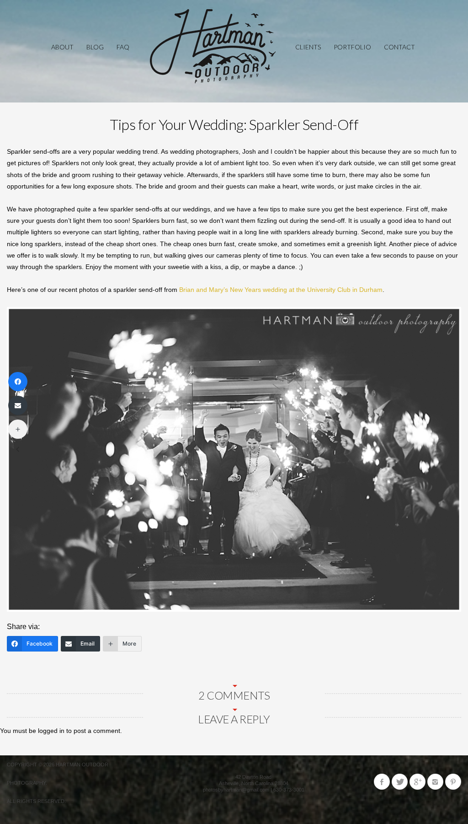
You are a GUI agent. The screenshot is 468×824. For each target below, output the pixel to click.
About (62, 47)
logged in (51, 730)
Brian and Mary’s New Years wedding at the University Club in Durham (281, 289)
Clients (308, 47)
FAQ (123, 47)
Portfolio (352, 47)
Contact (399, 47)
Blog (95, 47)
